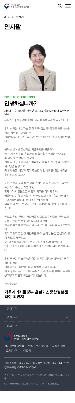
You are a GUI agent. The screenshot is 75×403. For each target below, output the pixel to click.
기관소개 (20, 17)
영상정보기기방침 (38, 346)
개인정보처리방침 (14, 346)
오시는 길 (11, 350)
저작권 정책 (58, 346)
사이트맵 (26, 350)
